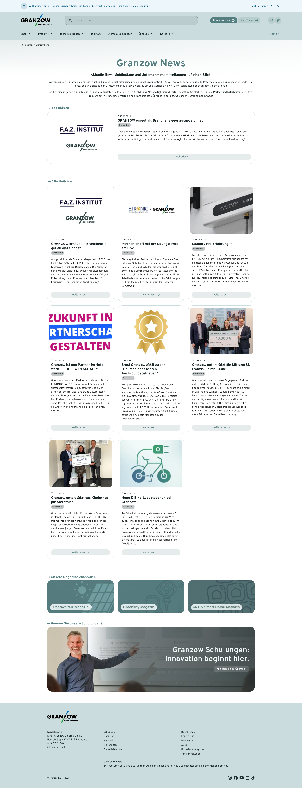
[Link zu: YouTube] (241, 779)
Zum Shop (247, 20)
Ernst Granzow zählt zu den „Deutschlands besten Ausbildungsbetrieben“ (144, 369)
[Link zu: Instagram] (230, 779)
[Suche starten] (70, 20)
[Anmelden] (271, 20)
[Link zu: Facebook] (236, 779)
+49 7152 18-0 (55, 743)
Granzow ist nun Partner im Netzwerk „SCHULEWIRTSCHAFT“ (78, 367)
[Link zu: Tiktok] (253, 779)
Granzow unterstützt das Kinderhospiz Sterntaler (80, 500)
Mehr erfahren (260, 6)
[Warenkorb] (278, 20)
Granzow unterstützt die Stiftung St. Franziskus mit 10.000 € (221, 367)
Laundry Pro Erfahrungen (212, 244)
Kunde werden (221, 20)
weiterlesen (183, 156)
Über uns (29, 45)
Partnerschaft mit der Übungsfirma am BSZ (150, 246)
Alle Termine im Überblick (231, 669)
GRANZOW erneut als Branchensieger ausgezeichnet (160, 121)
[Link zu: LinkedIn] (247, 779)
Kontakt (274, 34)
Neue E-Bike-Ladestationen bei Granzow (146, 500)
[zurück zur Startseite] (23, 45)
